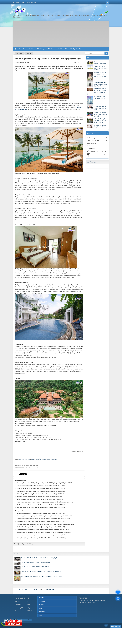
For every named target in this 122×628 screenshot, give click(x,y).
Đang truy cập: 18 (26, 619)
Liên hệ (28, 604)
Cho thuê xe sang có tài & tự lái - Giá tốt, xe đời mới (35, 563)
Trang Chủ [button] (22, 49)
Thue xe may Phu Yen (32, 590)
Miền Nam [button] (51, 49)
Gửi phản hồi (116, 626)
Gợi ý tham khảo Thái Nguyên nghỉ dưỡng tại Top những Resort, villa (36, 499)
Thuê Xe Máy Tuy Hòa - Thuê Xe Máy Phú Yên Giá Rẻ (100, 108)
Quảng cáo (29, 608)
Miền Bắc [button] (31, 49)
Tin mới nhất (17, 554)
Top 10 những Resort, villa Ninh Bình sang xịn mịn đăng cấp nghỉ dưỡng (37, 527)
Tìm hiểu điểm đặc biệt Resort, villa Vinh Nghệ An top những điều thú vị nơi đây (39, 529)
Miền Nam (41, 604)
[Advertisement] (61, 33)
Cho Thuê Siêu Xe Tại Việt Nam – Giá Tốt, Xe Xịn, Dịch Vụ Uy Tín (39, 558)
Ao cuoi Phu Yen (19, 590)
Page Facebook (91, 162)
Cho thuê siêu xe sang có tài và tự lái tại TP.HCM (35, 567)
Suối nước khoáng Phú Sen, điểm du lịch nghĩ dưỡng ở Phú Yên (100, 120)
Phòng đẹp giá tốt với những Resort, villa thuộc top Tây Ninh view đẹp (36, 494)
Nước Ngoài (42, 611)
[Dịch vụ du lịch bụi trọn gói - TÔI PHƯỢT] (19, 10)
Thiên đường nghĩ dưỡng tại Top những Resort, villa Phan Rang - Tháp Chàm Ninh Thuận (42, 524)
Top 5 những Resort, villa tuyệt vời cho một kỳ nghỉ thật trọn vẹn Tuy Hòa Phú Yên (40, 518)
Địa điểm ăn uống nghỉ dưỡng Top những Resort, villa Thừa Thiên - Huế (37, 505)
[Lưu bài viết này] (82, 62)
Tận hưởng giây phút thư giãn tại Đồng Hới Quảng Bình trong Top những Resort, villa (40, 516)
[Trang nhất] (15, 49)
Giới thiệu (17, 601)
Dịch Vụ (41, 615)
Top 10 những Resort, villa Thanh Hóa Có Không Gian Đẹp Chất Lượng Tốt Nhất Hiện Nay (41, 502)
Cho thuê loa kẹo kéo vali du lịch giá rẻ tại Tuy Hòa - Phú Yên (100, 84)
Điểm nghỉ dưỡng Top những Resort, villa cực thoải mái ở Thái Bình (36, 496)
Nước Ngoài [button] (73, 49)
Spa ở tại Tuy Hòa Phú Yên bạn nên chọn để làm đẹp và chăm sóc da (96, 91)
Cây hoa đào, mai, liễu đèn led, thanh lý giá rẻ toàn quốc (100, 114)
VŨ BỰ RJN (50, 590)
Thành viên (18, 604)
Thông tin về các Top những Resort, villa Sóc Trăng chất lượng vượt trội (37, 488)
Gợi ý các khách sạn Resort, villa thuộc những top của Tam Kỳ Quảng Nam (37, 513)
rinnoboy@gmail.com (30, 2)
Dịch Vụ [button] (81, 49)
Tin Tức (28, 601)
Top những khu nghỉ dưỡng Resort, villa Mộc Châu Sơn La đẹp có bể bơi (37, 491)
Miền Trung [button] (40, 49)
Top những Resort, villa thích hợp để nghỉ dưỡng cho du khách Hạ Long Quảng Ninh (40, 483)
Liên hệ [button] (60, 49)
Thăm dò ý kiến (19, 608)
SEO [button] (65, 49)
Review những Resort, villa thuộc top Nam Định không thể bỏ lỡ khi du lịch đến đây (40, 532)
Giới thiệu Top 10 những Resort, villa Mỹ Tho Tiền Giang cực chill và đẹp (37, 507)
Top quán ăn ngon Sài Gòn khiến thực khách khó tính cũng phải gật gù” (41, 571)
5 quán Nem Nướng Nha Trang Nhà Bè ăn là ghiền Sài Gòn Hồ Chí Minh (41, 576)
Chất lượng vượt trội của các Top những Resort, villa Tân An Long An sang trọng (39, 535)
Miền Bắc (41, 597)
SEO (40, 608)
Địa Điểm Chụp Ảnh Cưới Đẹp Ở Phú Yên (99, 97)
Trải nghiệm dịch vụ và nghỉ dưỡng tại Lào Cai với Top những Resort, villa (37, 538)
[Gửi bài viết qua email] (75, 62)
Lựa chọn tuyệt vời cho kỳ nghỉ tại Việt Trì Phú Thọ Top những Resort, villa (38, 521)
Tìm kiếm (17, 611)
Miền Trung (42, 601)
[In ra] (79, 62)
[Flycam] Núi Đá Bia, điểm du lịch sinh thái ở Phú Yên (100, 68)
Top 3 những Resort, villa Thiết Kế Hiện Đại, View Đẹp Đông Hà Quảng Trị (37, 485)
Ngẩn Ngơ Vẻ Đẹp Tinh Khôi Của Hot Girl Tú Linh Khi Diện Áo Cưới (100, 74)
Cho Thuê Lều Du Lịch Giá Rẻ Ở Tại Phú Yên (100, 62)
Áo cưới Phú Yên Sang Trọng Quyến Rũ (100, 126)
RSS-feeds (29, 611)
